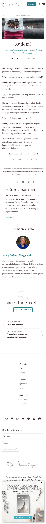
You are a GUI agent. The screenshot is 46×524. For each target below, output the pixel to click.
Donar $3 (10, 218)
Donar (31, 4)
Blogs (23, 367)
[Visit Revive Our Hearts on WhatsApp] (17, 418)
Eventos (23, 387)
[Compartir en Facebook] (17, 58)
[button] (43, 4)
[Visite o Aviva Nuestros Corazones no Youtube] (23, 418)
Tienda (23, 379)
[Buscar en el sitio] (39, 4)
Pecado (38, 50)
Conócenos (23, 399)
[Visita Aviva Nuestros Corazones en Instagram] (6, 418)
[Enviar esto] (28, 58)
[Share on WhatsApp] (23, 58)
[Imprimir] (34, 58)
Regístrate (9, 449)
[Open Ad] (23, 501)
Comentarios (28, 53)
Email (5, 442)
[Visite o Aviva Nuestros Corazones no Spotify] (28, 418)
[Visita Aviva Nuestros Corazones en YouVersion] (39, 418)
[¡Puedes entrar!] (4, 15)
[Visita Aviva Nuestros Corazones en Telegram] (34, 418)
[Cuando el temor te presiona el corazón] (42, 15)
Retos (23, 372)
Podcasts (23, 363)
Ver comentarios (23, 309)
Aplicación (23, 383)
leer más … (29, 276)
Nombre (6, 436)
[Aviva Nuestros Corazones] (11, 4)
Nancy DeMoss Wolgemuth (15, 50)
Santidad (16, 53)
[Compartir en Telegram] (12, 58)
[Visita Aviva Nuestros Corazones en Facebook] (11, 418)
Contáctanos (23, 395)
